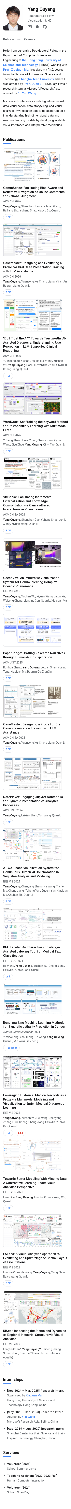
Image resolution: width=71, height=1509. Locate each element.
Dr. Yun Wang (27, 93)
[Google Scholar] (37, 27)
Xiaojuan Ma (34, 1395)
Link (8, 976)
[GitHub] (45, 27)
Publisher (11, 1047)
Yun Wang (28, 1417)
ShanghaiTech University (36, 79)
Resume (29, 39)
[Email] (30, 27)
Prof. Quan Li (33, 84)
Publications (12, 39)
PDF (8, 217)
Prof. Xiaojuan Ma (15, 69)
